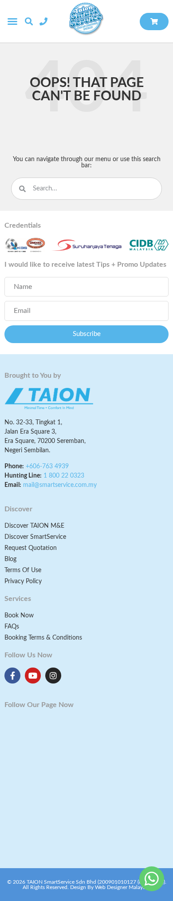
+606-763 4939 (47, 466)
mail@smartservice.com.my (60, 485)
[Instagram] (53, 676)
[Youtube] (33, 676)
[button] (12, 21)
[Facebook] (12, 676)
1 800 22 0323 (63, 476)
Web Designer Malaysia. (122, 887)
